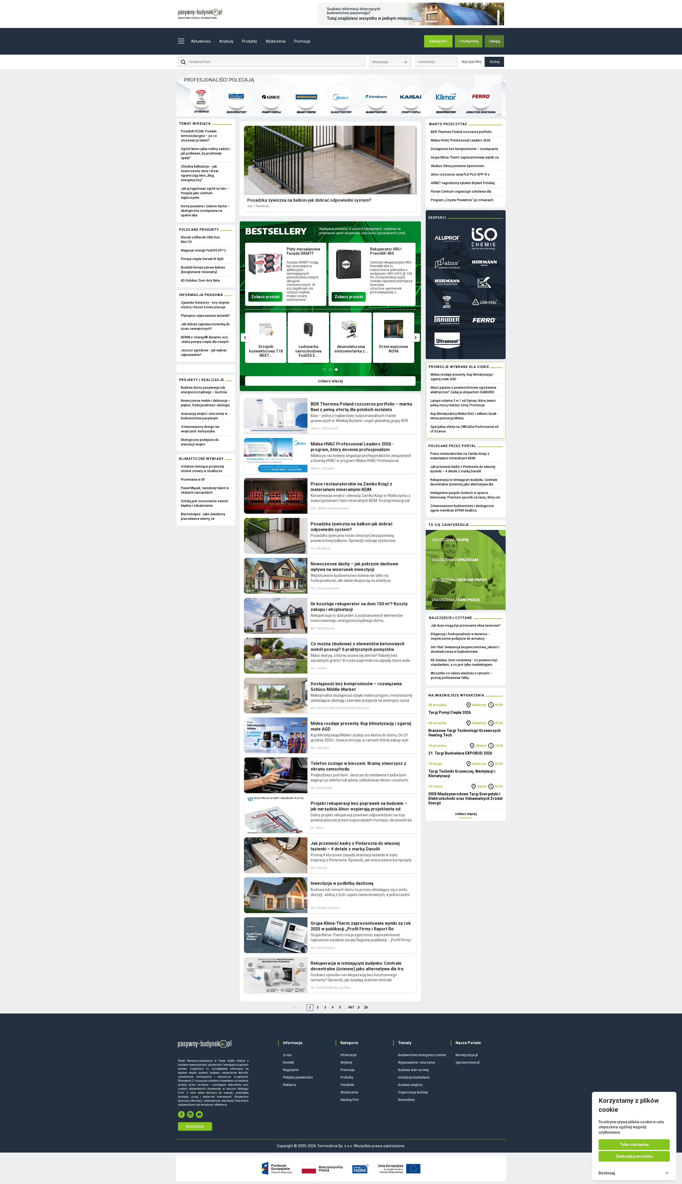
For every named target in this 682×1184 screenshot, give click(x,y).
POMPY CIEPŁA (271, 112)
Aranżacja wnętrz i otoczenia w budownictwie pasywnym (204, 416)
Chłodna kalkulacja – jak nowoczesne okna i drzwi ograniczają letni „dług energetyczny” (199, 173)
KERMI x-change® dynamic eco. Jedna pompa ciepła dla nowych (205, 339)
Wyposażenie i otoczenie (416, 1062)
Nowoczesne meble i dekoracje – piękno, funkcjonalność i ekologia (205, 403)
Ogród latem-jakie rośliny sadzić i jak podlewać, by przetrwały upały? (205, 153)
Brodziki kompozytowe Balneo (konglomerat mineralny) (203, 270)
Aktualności (201, 41)
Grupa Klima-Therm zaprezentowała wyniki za (465, 157)
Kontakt (288, 1062)
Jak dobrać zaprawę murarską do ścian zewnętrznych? (205, 326)
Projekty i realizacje (201, 380)
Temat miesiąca (195, 123)
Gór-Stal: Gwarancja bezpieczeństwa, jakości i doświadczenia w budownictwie (465, 649)
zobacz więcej (330, 381)
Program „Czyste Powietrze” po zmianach (462, 200)
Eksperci (437, 218)
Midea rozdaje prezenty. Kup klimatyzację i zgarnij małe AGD (462, 377)
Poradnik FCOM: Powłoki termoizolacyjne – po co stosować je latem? (199, 135)
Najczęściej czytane (450, 618)
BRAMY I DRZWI (306, 112)
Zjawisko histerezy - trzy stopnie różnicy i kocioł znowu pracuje (205, 305)
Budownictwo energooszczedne (422, 1055)
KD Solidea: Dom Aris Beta (200, 280)
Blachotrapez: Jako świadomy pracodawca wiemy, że (203, 516)
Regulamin (291, 1070)
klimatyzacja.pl (467, 1055)
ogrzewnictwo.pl (468, 1062)
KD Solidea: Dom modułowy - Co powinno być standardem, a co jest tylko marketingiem (464, 662)
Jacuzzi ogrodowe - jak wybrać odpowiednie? (204, 352)
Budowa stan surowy (413, 1070)
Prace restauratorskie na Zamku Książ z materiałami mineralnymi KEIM (459, 456)
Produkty (346, 1077)
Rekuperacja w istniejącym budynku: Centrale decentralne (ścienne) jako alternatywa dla (463, 482)
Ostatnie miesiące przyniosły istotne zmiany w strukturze (202, 469)
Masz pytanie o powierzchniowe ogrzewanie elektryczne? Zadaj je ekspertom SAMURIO (463, 390)
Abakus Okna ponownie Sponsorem (457, 166)
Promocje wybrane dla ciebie (459, 367)
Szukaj (495, 62)
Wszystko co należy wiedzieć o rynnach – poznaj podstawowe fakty (461, 675)
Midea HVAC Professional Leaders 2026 (460, 140)
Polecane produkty (199, 230)
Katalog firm (438, 41)
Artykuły (346, 1062)
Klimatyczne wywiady (201, 459)
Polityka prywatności (298, 1077)
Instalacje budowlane (413, 1077)
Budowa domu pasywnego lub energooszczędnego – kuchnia (204, 390)
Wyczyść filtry (472, 62)
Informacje (348, 1055)
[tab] (324, 369)
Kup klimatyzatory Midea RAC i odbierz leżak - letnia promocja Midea (464, 416)
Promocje (302, 41)
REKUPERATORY (236, 112)
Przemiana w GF (193, 479)
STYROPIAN (201, 111)
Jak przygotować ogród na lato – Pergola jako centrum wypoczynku (205, 193)
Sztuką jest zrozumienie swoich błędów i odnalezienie (204, 503)
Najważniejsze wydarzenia (456, 695)
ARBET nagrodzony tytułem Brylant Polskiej (463, 183)
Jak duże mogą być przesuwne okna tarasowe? (466, 625)
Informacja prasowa (201, 295)
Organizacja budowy (413, 1092)
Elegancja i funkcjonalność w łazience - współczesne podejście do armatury (460, 636)
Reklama (289, 1085)
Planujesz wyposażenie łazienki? (205, 316)
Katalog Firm (349, 1100)
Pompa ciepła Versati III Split (202, 259)
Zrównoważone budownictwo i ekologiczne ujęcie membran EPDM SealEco (462, 508)
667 (351, 1007)
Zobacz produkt (265, 297)
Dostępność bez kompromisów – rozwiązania (464, 149)
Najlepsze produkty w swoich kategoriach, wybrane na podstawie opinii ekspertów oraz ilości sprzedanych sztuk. (362, 231)
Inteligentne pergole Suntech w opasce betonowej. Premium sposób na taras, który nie (465, 495)
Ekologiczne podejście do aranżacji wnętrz (200, 442)
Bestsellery (406, 1100)
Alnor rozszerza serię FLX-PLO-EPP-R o (460, 174)
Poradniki (347, 1085)
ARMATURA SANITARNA (481, 112)
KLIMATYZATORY (341, 112)
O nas (287, 1055)
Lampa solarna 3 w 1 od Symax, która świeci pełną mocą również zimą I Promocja (463, 403)
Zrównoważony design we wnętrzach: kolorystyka (200, 429)
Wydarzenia (276, 41)
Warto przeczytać (448, 124)
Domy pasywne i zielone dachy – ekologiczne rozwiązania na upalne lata (205, 210)
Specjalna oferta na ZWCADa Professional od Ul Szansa (464, 429)
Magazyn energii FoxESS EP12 (203, 250)
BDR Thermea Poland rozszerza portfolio (461, 132)
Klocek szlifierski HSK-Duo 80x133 (200, 240)
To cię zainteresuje (448, 525)
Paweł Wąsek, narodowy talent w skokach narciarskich (205, 490)
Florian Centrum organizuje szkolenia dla (461, 191)
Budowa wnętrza (410, 1085)
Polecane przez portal (452, 446)
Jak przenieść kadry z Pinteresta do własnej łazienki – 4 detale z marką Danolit (462, 469)
